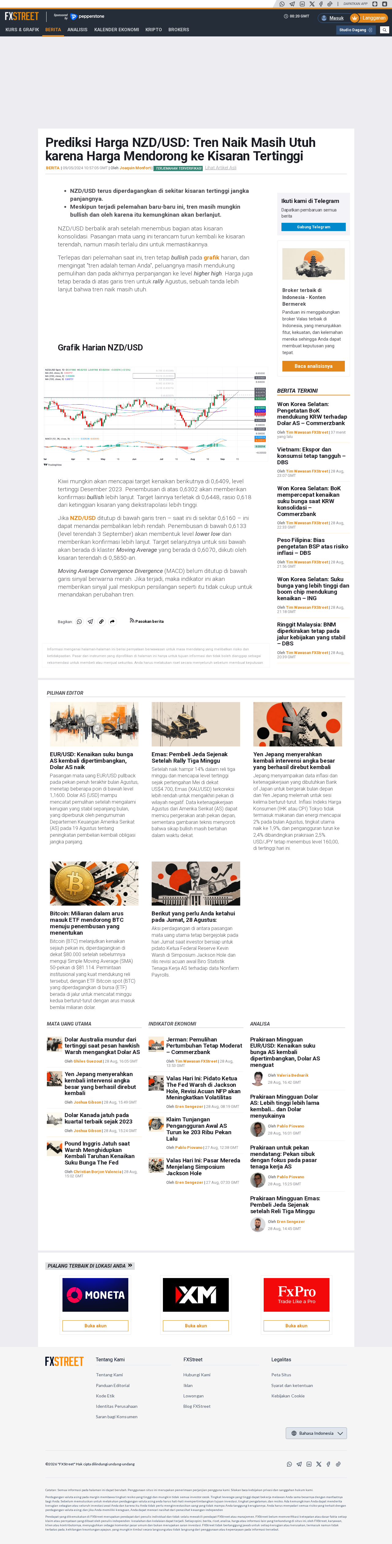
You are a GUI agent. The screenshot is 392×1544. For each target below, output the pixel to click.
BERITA (52, 168)
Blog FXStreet (197, 1406)
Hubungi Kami (196, 1374)
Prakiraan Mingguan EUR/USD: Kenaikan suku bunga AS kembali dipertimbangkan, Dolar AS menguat (285, 1052)
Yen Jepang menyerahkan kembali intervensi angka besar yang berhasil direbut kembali (294, 761)
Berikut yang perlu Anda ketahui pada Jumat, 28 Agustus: (193, 916)
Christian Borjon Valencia (97, 1171)
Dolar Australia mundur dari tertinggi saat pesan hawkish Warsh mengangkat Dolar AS (102, 1046)
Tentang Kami (110, 1360)
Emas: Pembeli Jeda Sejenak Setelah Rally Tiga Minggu (190, 757)
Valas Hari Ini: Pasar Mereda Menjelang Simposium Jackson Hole (203, 1167)
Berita (53, 29)
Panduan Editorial (113, 1385)
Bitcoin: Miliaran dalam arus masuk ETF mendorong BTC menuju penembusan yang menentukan (87, 923)
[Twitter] (312, 4)
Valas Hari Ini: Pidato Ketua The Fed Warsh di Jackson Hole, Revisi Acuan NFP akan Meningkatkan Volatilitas (203, 1088)
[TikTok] (329, 4)
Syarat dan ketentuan (292, 1385)
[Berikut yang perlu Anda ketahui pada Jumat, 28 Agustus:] (196, 884)
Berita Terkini (297, 390)
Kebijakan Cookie (288, 1395)
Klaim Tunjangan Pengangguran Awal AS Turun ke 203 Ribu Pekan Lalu (199, 1129)
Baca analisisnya (314, 366)
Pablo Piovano (188, 1147)
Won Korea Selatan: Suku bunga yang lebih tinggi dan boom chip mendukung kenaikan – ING (313, 589)
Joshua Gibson (87, 1102)
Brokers (178, 29)
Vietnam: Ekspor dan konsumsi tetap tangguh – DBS (311, 456)
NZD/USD (83, 518)
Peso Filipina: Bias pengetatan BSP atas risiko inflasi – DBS (312, 546)
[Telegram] (292, 4)
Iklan (188, 1385)
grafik (211, 257)
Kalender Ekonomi (116, 29)
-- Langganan (372, 18)
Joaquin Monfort (135, 168)
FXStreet (14, 12)
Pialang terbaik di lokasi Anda (88, 1266)
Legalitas (281, 1360)
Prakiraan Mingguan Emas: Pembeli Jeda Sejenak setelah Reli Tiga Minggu (285, 1205)
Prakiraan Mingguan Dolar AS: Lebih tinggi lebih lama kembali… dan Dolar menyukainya (284, 1106)
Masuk (337, 18)
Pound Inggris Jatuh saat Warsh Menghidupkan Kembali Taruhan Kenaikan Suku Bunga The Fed (100, 1153)
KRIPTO (153, 29)
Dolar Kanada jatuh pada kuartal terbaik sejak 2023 (99, 1118)
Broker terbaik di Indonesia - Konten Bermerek (304, 297)
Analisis (77, 29)
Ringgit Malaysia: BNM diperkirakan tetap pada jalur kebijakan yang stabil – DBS (311, 634)
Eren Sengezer (189, 1106)
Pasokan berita (149, 621)
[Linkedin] (302, 4)
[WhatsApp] (282, 4)
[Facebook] (320, 4)
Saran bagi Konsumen (117, 1416)
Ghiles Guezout (88, 1061)
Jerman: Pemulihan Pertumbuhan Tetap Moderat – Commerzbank (204, 1046)
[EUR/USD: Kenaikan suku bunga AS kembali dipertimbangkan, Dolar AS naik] (94, 724)
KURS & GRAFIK (22, 29)
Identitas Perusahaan (117, 1406)
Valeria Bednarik (292, 1075)
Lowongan (193, 1395)
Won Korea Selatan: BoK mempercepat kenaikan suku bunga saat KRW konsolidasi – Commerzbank (309, 501)
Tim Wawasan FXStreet (307, 432)
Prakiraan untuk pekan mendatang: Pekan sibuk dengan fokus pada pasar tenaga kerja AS (283, 1157)
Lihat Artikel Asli (220, 167)
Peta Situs (281, 1374)
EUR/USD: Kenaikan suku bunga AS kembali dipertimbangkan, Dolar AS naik (91, 761)
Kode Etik (105, 1395)
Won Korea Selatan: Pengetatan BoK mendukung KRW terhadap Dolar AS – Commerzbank (312, 414)
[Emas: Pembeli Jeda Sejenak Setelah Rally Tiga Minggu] (196, 724)
